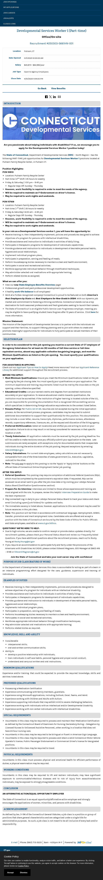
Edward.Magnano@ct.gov (26, 552)
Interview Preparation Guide (75, 492)
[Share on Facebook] (46, 96)
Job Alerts (8, 18)
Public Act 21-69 (33, 409)
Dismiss (23, 872)
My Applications (11, 7)
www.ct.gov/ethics (47, 523)
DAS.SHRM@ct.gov (14, 450)
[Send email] (59, 96)
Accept (10, 872)
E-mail (14, 842)
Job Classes (9, 13)
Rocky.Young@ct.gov (24, 541)
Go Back (42, 88)
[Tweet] (50, 96)
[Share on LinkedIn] (54, 96)
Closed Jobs (9, 24)
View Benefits (58, 88)
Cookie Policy (23, 866)
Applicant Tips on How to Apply (32, 367)
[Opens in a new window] (84, 842)
